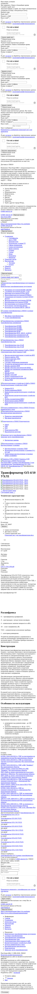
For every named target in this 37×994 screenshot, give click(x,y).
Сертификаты (13, 238)
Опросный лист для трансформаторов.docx (19, 535)
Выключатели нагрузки (13, 432)
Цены (11, 254)
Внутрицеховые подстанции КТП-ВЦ (17, 304)
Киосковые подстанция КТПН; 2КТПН (18, 290)
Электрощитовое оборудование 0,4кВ (13, 352)
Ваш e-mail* (5, 18)
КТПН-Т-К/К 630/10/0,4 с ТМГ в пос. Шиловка (17, 807)
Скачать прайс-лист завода (10, 277)
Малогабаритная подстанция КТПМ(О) (18, 295)
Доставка (12, 263)
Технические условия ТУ (17, 243)
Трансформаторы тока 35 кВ (14, 347)
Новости (8, 268)
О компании (9, 236)
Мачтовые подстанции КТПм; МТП (17, 293)
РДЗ (6, 428)
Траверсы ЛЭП (24, 459)
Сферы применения (15, 245)
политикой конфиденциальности (24, 23)
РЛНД (7, 425)
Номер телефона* (7, 52)
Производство (13, 241)
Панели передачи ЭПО (12, 359)
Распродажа (21, 461)
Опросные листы (10, 259)
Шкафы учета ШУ (11, 374)
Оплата (11, 264)
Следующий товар (8, 492)
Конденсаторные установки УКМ (16, 448)
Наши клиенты (14, 248)
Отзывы (11, 250)
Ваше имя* (4, 14)
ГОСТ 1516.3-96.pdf (7, 566)
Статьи (11, 252)
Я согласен (5, 992)
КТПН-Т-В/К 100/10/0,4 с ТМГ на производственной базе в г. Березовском (14, 789)
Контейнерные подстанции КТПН (16, 302)
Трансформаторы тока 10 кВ (14, 345)
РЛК (6, 426)
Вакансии (12, 257)
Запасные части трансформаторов (12, 437)
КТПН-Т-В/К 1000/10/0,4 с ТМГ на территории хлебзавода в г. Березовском (17, 794)
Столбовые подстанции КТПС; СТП (17, 291)
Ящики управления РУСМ (14, 376)
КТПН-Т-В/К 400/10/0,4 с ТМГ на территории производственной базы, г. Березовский (16, 780)
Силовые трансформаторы (24, 855)
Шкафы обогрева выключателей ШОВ (18, 367)
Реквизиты (12, 256)
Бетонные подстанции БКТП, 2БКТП (17, 307)
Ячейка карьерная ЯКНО (13, 390)
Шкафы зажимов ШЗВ (12, 366)
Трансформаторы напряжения (11, 323)
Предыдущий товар (8, 490)
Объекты (8, 266)
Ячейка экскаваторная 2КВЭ (14, 399)
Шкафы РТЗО (9, 373)
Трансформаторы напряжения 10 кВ (17, 336)
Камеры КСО (9, 388)
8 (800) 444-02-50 (6, 215)
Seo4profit (17, 972)
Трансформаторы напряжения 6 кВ (16, 335)
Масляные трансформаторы (14, 316)
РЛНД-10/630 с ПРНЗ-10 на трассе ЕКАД (15, 784)
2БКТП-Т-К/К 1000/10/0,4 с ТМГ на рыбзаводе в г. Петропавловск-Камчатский (18, 799)
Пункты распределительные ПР (15, 378)
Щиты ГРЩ (9, 380)
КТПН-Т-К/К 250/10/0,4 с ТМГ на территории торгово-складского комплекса (16, 760)
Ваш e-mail (4, 124)
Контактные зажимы (12, 440)
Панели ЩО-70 (10, 360)
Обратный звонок (7, 273)
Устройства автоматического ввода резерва (19, 364)
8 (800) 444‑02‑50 (6, 211)
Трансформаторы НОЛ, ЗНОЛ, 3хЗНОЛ (18, 333)
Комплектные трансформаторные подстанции (16, 286)
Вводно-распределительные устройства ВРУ (20, 355)
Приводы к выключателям (13, 416)
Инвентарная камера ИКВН (14, 401)
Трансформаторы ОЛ (27, 813)
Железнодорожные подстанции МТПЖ (18, 300)
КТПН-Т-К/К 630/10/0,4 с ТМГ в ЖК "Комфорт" (17, 765)
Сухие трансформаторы (13, 317)
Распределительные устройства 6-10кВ (14, 385)
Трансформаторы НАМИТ (14, 329)
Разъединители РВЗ (11, 430)
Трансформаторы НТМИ (13, 326)
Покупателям (9, 261)
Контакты (8, 270)
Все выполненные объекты (24, 758)
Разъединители (24, 421)
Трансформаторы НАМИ (13, 328)
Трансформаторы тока (8, 342)
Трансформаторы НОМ (12, 331)
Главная (7, 918)
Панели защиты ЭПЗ (12, 357)
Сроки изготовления (16, 247)
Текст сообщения (6, 128)
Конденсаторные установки (10, 445)
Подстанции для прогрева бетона (16, 305)
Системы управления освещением (16, 362)
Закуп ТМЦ (13, 240)
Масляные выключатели (13, 418)
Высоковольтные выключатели (11, 413)
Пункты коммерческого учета (15, 944)
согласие (8, 22)
